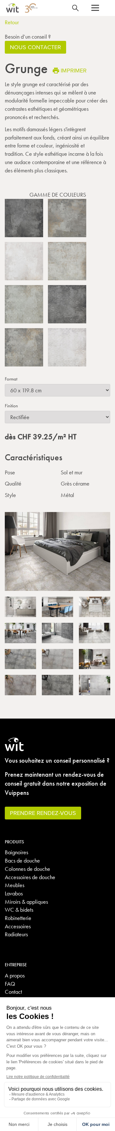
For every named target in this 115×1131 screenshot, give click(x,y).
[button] (95, 8)
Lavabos (14, 893)
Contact (13, 991)
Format (11, 379)
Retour (12, 22)
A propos (15, 975)
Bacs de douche (22, 860)
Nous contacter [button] (35, 47)
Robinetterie (18, 918)
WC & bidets (19, 909)
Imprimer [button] (74, 70)
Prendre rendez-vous (43, 813)
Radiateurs (16, 934)
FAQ (10, 983)
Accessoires (18, 926)
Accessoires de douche (30, 877)
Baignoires (16, 852)
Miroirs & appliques (26, 901)
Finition (11, 406)
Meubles (14, 885)
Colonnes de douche (27, 868)
